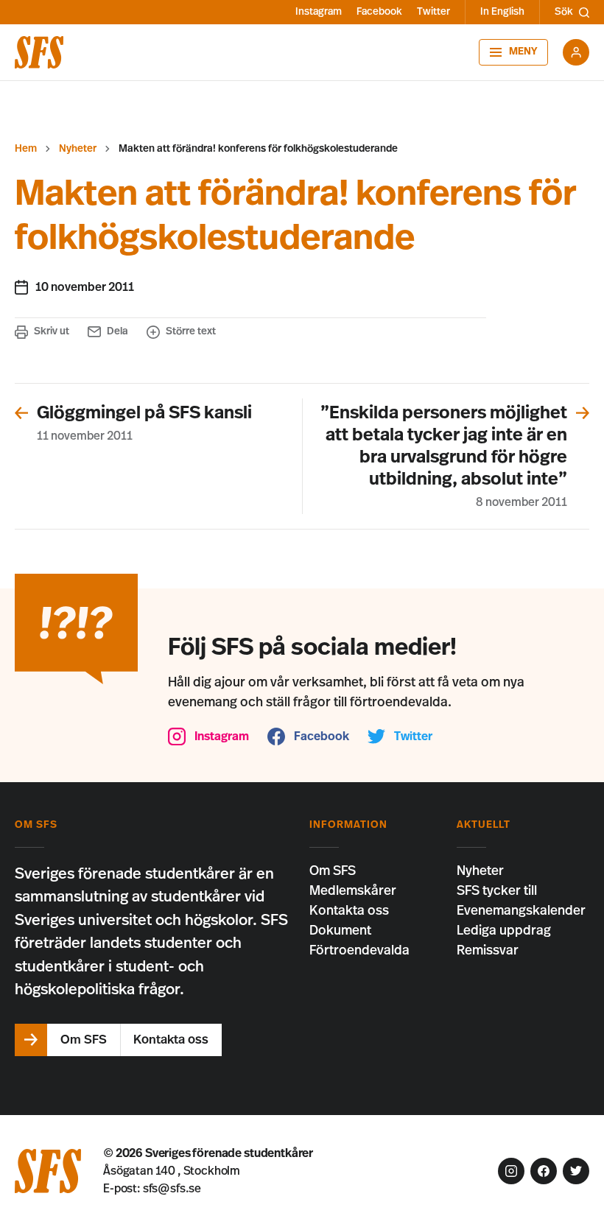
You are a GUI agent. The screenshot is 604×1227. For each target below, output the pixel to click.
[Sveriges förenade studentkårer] (39, 52)
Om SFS (332, 871)
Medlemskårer (352, 891)
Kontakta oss (349, 911)
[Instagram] (511, 1171)
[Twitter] (576, 1171)
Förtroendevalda (359, 950)
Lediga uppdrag (504, 931)
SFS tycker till (497, 891)
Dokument (340, 931)
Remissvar (488, 950)
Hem (26, 149)
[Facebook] (543, 1171)
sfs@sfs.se (172, 1189)
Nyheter (77, 149)
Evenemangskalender (521, 911)
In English (502, 12)
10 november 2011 (84, 287)
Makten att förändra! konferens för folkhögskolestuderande (258, 149)
